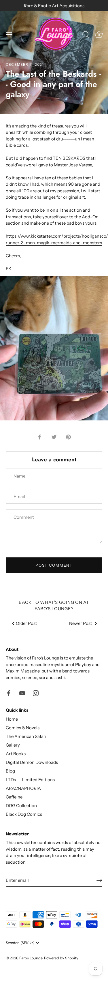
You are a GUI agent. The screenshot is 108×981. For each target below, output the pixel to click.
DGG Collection (21, 805)
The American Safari (26, 736)
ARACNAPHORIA (23, 788)
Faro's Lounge (30, 958)
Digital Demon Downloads (32, 762)
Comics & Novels (22, 727)
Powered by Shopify (61, 958)
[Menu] (9, 34)
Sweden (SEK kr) (20, 943)
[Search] (85, 35)
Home (12, 719)
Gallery (13, 745)
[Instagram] (36, 692)
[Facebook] (9, 692)
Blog (10, 771)
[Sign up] (99, 880)
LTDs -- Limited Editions (30, 779)
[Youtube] (22, 692)
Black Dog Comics (24, 814)
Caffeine (14, 797)
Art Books (16, 753)
